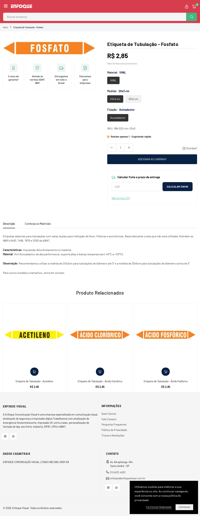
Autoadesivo (117, 117)
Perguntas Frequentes (114, 424)
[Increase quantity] (129, 147)
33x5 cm (133, 99)
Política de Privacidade (114, 429)
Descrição (9, 223)
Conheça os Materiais (38, 223)
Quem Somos (109, 413)
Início (5, 27)
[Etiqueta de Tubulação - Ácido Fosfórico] (166, 335)
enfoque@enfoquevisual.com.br (127, 478)
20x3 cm (115, 99)
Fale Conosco (109, 419)
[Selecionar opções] (34, 372)
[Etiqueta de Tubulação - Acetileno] (34, 335)
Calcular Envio (177, 186)
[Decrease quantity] (111, 147)
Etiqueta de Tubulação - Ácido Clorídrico (100, 381)
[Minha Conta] (186, 6)
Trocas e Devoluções (113, 435)
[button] (6, 6)
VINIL (113, 80)
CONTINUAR (184, 507)
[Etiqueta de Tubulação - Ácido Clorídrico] (100, 335)
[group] (49, 48)
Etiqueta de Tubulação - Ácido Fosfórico (166, 381)
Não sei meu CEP (121, 198)
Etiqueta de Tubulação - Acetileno (34, 381)
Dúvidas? (191, 148)
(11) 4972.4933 (117, 472)
